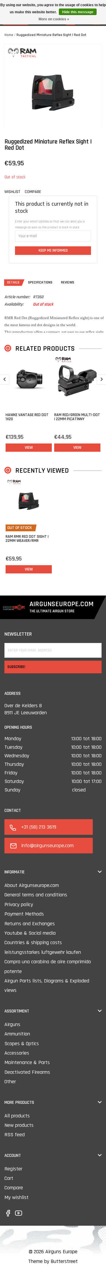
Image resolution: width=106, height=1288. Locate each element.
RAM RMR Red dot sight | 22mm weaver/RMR (27, 538)
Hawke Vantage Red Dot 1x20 (27, 417)
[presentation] (4, 379)
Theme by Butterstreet (53, 1261)
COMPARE (33, 191)
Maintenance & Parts (27, 1062)
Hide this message (77, 12)
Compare (13, 1187)
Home (8, 35)
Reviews (67, 282)
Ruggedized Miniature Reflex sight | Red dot (51, 35)
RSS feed (14, 1134)
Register (13, 1168)
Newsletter (18, 634)
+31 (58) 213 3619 (38, 827)
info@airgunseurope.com (47, 845)
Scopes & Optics (21, 1043)
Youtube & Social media (30, 933)
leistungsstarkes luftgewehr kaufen (42, 952)
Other (10, 1081)
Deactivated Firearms (27, 1072)
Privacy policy (18, 904)
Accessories (16, 1053)
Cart (8, 1178)
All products (17, 1115)
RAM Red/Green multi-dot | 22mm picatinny (77, 417)
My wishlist (16, 1197)
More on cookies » (54, 19)
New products (19, 1125)
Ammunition (17, 1033)
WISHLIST (12, 191)
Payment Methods (24, 914)
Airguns (12, 1024)
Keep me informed (53, 250)
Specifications (40, 282)
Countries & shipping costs (33, 942)
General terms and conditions (35, 894)
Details (13, 282)
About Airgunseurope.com (31, 885)
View (29, 447)
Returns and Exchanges (29, 923)
